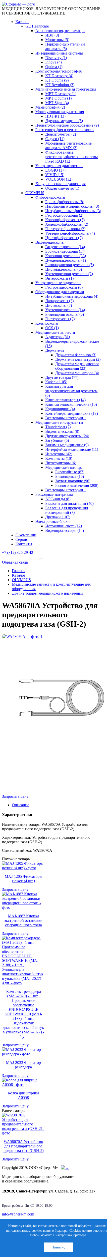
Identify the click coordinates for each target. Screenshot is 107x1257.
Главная (18, 571)
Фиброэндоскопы (50, 197)
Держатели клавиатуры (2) (78, 359)
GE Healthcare (37, 26)
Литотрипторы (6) (60, 463)
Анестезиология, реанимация (60, 31)
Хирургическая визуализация (60, 184)
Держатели (54, 350)
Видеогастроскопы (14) (65, 247)
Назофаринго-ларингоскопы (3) (72, 206)
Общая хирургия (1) (62, 188)
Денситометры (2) (60, 134)
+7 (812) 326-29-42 (17, 552)
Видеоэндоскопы (49, 242)
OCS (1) (52, 328)
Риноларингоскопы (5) (64, 314)
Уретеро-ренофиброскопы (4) (70, 233)
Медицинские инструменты (59, 422)
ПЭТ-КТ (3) (55, 116)
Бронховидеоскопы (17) (65, 251)
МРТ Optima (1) (58, 98)
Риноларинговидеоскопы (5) (69, 265)
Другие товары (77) (61, 377)
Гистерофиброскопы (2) (65, 229)
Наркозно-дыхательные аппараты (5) (65, 46)
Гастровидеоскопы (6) (64, 287)
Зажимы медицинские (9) (67, 445)
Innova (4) (53, 62)
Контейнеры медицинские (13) (71, 413)
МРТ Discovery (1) (60, 94)
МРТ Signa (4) (57, 103)
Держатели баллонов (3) (75, 355)
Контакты (23, 544)
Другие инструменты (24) (67, 436)
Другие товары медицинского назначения (47, 593)
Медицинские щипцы (64, 467)
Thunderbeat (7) (58, 427)
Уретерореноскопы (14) (65, 310)
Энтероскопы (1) (59, 278)
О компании (25, 535)
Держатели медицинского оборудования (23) (77, 366)
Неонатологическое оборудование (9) (67, 125)
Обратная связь (15, 562)
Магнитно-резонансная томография (65, 89)
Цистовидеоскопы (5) (63, 269)
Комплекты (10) (58, 458)
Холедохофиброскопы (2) (66, 224)
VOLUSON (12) (58, 179)
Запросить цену (15, 796)
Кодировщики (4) (60, 409)
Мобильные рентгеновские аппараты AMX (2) (68, 145)
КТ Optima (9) (57, 80)
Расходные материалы (54, 494)
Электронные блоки (52, 521)
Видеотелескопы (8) (62, 431)
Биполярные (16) (69, 476)
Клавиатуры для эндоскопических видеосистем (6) (71, 390)
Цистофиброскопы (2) (64, 238)
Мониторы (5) (57, 40)
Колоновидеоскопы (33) (65, 256)
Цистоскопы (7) (58, 305)
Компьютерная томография (58, 71)
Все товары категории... (65, 418)
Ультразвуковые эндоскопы (58, 283)
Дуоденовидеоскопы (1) (65, 260)
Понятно (58, 1247)
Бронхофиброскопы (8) (64, 202)
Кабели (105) (56, 382)
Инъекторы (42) (58, 454)
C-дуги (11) (54, 139)
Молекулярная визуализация (59, 112)
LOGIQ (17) (55, 170)
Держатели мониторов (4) (77, 373)
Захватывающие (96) (72, 481)
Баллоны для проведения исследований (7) (66, 510)
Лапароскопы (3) (59, 301)
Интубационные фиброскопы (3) (73, 211)
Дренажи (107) (57, 517)
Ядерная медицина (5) (64, 121)
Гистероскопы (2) (60, 319)
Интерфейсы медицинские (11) (71, 449)
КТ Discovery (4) (59, 76)
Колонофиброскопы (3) (65, 220)
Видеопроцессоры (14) (64, 530)
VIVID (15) (54, 175)
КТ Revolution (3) (59, 85)
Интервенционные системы (59, 53)
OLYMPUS (34, 193)
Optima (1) (53, 67)
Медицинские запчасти (55, 332)
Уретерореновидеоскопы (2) (69, 274)
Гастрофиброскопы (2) (64, 215)
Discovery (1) (56, 58)
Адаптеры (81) (57, 337)
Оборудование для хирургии (59, 292)
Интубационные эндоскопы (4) (71, 296)
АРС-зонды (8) (57, 499)
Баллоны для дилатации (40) (69, 503)
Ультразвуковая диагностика (59, 166)
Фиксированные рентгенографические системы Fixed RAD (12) (71, 156)
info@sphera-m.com (18, 1214)
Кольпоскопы (46, 323)
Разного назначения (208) (76, 485)
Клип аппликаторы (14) (65, 400)
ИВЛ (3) (52, 35)
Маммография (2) (50, 107)
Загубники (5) (57, 440)
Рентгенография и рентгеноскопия (64, 130)
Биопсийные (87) (69, 472)
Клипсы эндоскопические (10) (71, 404)
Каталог (22, 22)
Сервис (21, 539)
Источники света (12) (63, 526)
